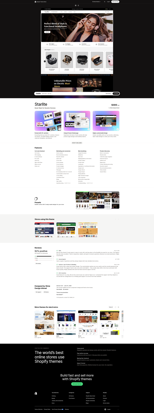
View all (111, 307)
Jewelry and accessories (57, 400)
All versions (65, 289)
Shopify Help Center (90, 396)
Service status (106, 403)
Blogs (87, 403)
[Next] (118, 219)
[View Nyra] (97, 200)
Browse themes (96, 1)
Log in (108, 1)
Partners (105, 398)
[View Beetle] (90, 200)
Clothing (54, 396)
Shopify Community (90, 400)
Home (53, 403)
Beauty (53, 398)
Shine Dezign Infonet (114, 107)
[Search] (105, 2)
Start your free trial (77, 384)
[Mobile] (78, 5)
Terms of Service (38, 409)
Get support (38, 292)
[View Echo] (105, 200)
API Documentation (90, 398)
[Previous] (115, 219)
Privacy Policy (47, 409)
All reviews (38, 263)
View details (59, 289)
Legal (104, 400)
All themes (46, 292)
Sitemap (67, 409)
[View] (44, 230)
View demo (108, 93)
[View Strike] (82, 200)
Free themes (72, 398)
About (104, 396)
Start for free (115, 1)
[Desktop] (76, 5)
